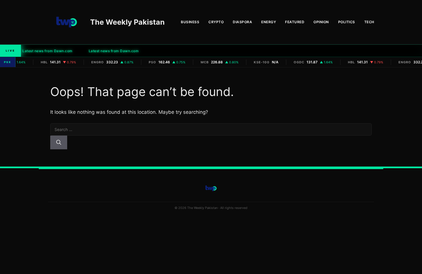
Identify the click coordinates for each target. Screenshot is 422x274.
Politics (346, 22)
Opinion (321, 22)
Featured (294, 22)
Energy (268, 22)
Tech (369, 22)
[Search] (58, 142)
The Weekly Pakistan (127, 22)
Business (190, 22)
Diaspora (242, 22)
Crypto (216, 22)
